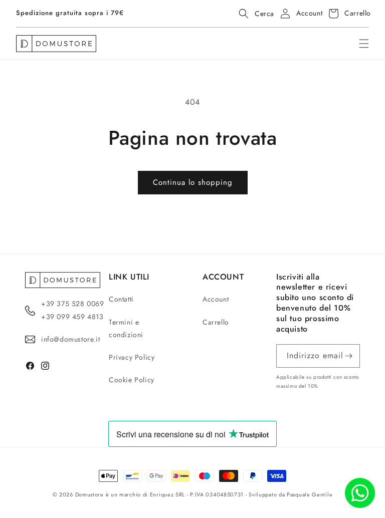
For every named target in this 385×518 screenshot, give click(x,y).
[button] (253, 14)
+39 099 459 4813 (72, 317)
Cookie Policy (131, 380)
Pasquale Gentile (309, 494)
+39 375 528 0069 (72, 304)
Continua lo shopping (193, 182)
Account (216, 299)
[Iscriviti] (348, 356)
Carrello (216, 322)
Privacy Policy (131, 357)
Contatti (121, 299)
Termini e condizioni (126, 328)
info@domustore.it (70, 339)
